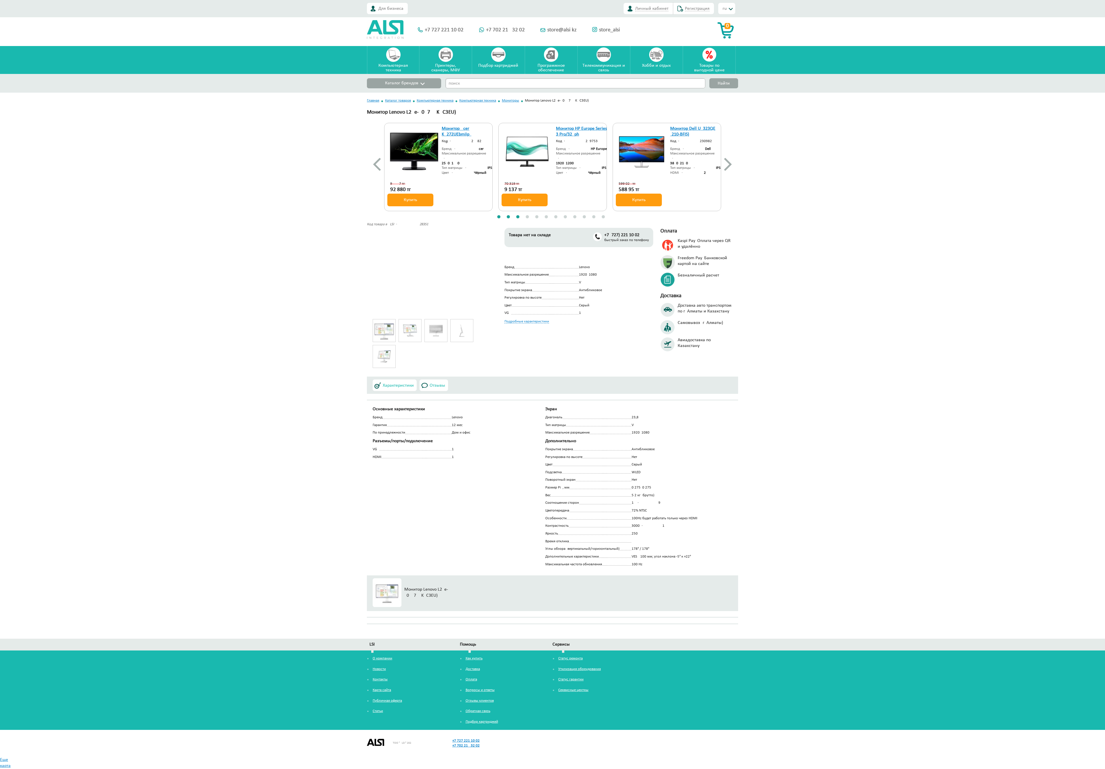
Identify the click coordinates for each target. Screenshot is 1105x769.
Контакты (380, 679)
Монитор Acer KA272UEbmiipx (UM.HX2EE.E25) (457, 134)
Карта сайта (382, 690)
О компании (382, 658)
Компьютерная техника (435, 100)
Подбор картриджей (498, 65)
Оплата (471, 679)
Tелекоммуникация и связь (603, 67)
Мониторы (510, 100)
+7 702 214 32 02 (505, 30)
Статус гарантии (571, 679)
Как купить (474, 658)
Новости (379, 669)
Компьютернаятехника (393, 67)
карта (5, 766)
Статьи (378, 711)
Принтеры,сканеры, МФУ (445, 67)
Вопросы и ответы (480, 690)
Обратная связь (478, 711)
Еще (4, 759)
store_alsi (609, 30)
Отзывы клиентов (480, 701)
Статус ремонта (570, 658)
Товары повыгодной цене (709, 67)
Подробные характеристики (526, 321)
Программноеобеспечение (551, 67)
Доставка (473, 669)
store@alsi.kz (562, 30)
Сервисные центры (573, 690)
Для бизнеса (390, 8)
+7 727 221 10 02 (444, 30)
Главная (373, 100)
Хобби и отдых (656, 65)
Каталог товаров (398, 100)
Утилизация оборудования (579, 669)
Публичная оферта (387, 701)
